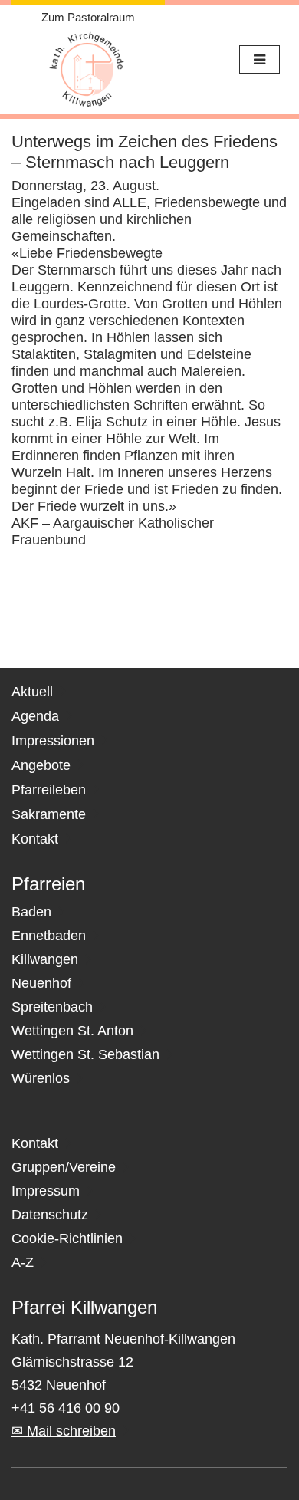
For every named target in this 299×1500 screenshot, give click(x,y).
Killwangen (45, 959)
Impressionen (53, 740)
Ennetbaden (49, 935)
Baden (31, 911)
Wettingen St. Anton (72, 1030)
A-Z (23, 1262)
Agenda (35, 716)
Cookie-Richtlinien (67, 1238)
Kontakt (35, 839)
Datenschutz (50, 1214)
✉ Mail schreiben (64, 1431)
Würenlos (41, 1078)
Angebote (41, 765)
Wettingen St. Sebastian (85, 1054)
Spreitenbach (52, 1007)
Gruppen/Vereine (64, 1167)
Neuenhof (41, 983)
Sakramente (49, 814)
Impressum (46, 1191)
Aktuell (32, 691)
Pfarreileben (49, 790)
